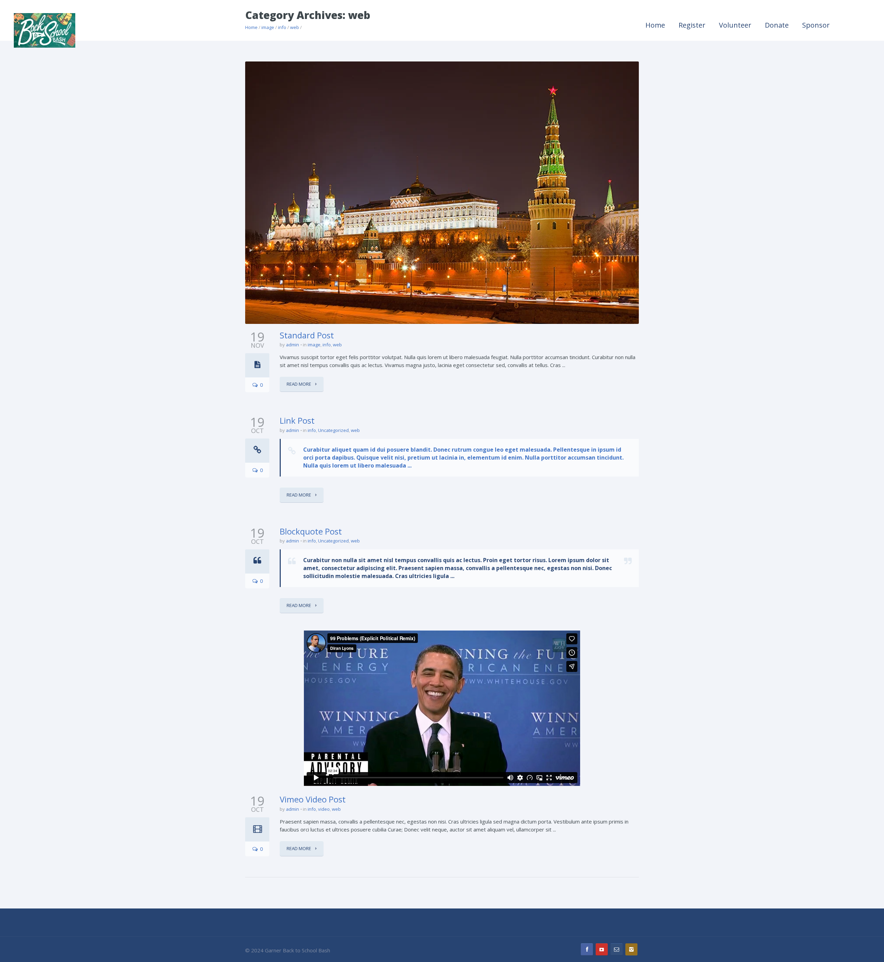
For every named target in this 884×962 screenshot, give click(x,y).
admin (292, 344)
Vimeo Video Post (313, 799)
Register (692, 25)
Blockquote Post (311, 531)
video (324, 809)
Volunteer (735, 25)
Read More (299, 384)
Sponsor (816, 25)
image (314, 344)
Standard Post (307, 335)
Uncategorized (333, 430)
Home (655, 25)
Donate (777, 25)
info (327, 344)
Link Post (297, 420)
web (337, 344)
